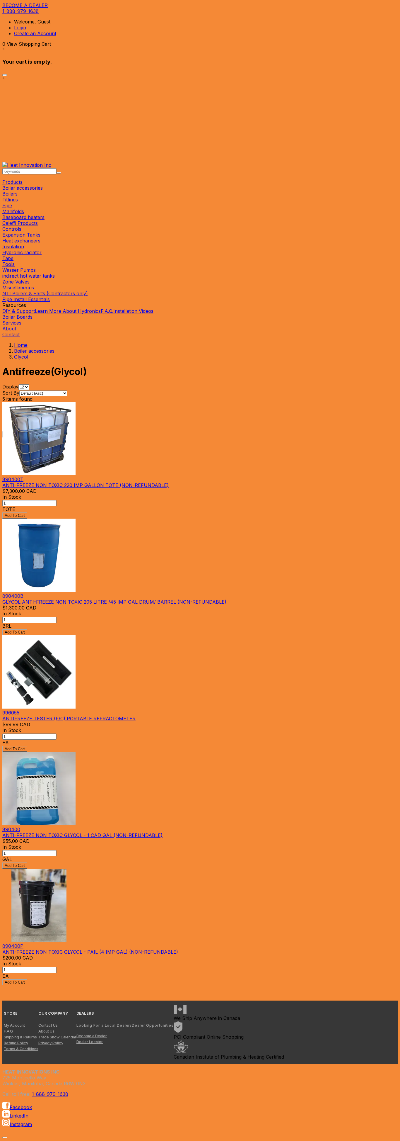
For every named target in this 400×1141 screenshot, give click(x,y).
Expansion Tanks (21, 235)
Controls (11, 229)
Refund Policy (16, 1043)
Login (20, 27)
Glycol (21, 357)
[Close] (4, 75)
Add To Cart (15, 515)
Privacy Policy (50, 1043)
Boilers (10, 194)
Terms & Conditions (21, 1049)
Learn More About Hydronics (68, 311)
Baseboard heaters (23, 217)
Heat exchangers (21, 241)
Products (12, 182)
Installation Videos (133, 311)
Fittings (10, 200)
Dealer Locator (89, 1042)
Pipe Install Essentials (26, 299)
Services (11, 323)
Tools (8, 264)
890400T (12, 479)
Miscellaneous (18, 288)
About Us (46, 1031)
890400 (11, 829)
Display (10, 387)
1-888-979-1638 (20, 11)
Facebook (21, 1107)
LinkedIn (19, 1116)
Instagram (21, 1124)
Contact (11, 334)
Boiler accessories (22, 188)
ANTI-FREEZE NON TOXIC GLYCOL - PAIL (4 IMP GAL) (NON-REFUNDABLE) (90, 952)
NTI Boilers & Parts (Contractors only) (45, 293)
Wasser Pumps (19, 270)
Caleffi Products (20, 223)
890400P (12, 946)
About (9, 329)
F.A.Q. (107, 311)
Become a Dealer (91, 1036)
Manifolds (13, 211)
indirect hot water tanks (28, 276)
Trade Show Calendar (57, 1037)
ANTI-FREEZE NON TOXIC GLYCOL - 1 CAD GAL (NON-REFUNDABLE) (82, 835)
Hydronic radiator (22, 252)
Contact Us (48, 1025)
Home (21, 345)
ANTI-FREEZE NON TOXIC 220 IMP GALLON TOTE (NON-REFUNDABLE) (85, 485)
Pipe (7, 205)
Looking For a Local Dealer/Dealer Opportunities (125, 1025)
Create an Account (35, 33)
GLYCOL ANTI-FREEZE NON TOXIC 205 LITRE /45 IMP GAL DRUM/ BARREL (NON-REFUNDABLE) (114, 602)
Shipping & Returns (20, 1037)
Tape (7, 258)
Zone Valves (16, 282)
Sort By (10, 393)
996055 (10, 713)
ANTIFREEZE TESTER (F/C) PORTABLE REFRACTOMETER (69, 718)
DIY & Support (18, 311)
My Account (14, 1025)
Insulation (13, 246)
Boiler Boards (17, 317)
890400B (12, 596)
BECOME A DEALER (25, 5)
